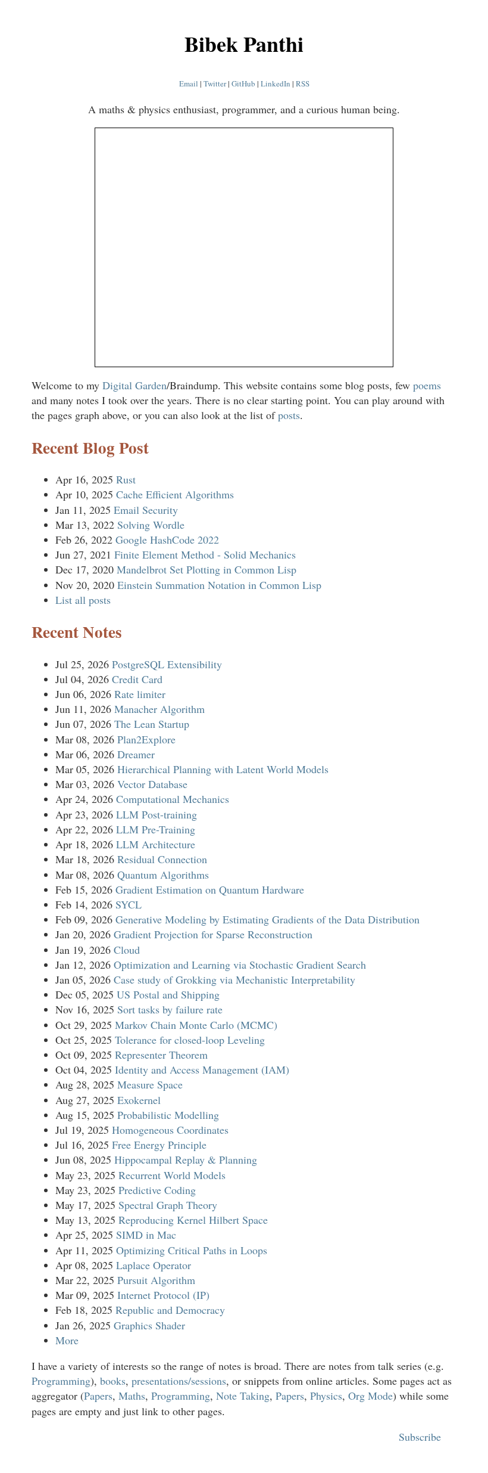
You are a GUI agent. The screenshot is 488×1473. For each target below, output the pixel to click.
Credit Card (137, 679)
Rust (126, 479)
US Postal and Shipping (168, 994)
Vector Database (152, 784)
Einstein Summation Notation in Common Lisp (219, 585)
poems (427, 385)
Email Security (146, 510)
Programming (61, 1380)
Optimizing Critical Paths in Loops (191, 1250)
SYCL (128, 904)
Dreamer (136, 754)
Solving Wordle (150, 524)
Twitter (215, 83)
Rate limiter (139, 694)
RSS (302, 83)
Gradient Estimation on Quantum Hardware (209, 889)
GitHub (243, 83)
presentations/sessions (179, 1380)
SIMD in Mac (146, 1234)
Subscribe (423, 1436)
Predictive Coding (157, 1190)
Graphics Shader (149, 1325)
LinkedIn (275, 83)
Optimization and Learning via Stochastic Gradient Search (240, 964)
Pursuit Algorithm (156, 1280)
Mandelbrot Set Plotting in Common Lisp (206, 569)
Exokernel (139, 1100)
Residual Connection (162, 859)
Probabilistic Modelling (168, 1115)
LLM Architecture (155, 844)
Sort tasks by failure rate (170, 1009)
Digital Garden (134, 385)
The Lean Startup (151, 724)
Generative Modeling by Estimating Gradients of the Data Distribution (267, 919)
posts (289, 415)
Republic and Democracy (170, 1310)
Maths (131, 1395)
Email (188, 83)
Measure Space (150, 1084)
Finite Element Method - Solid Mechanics (205, 554)
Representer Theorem (161, 1054)
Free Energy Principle (159, 1144)
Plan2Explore (146, 739)
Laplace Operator (153, 1265)
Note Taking (243, 1395)
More (67, 1340)
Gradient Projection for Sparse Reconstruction (213, 934)
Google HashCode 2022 (167, 539)
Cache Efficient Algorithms (175, 494)
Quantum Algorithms (163, 874)
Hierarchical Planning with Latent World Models (223, 769)
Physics (326, 1395)
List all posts (83, 600)
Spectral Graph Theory (167, 1205)
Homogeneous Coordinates (170, 1129)
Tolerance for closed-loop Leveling (190, 1039)
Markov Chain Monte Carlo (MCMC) (196, 1025)
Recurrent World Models (172, 1175)
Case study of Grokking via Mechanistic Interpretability (234, 979)
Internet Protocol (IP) (163, 1295)
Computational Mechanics (172, 799)
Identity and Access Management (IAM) (202, 1069)
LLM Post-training (156, 814)
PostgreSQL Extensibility (167, 664)
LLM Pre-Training (155, 829)
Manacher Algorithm (159, 709)
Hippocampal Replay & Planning (185, 1159)
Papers (98, 1395)
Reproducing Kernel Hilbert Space (193, 1219)
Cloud (127, 949)
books (113, 1380)
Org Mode (370, 1395)
